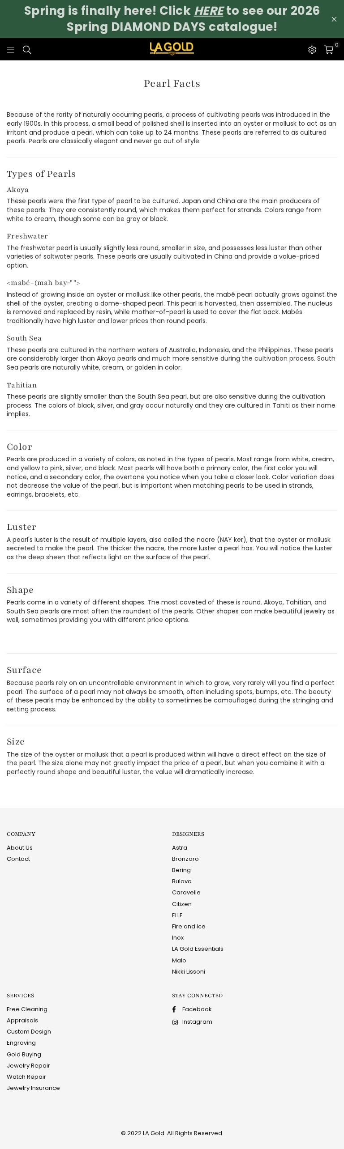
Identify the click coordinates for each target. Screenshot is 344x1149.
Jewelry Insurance (33, 1088)
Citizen (182, 904)
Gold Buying (24, 1054)
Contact (18, 859)
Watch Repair (26, 1076)
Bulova (182, 881)
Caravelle (186, 892)
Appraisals (22, 1020)
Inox (178, 937)
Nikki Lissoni (188, 971)
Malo (179, 960)
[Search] (27, 49)
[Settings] (312, 49)
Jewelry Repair (28, 1065)
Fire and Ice (189, 926)
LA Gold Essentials (198, 949)
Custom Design (29, 1031)
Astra (179, 847)
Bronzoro (185, 859)
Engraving (21, 1042)
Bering (181, 870)
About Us (20, 847)
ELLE (177, 915)
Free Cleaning (27, 1009)
